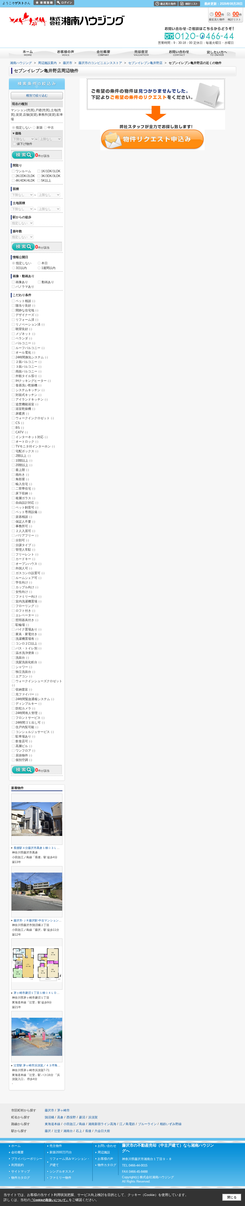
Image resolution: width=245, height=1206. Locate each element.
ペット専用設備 (28, 512)
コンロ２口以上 (28, 643)
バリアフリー (27, 535)
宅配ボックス (27, 451)
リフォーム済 (27, 319)
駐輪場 (22, 625)
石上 (79, 1131)
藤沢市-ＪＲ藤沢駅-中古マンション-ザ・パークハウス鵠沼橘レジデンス (60, 920)
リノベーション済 (30, 324)
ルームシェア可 (28, 578)
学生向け (24, 582)
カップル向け (27, 587)
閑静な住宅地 (27, 310)
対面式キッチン (28, 395)
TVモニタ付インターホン (35, 446)
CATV (22, 432)
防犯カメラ (25, 708)
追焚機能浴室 (27, 404)
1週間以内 (48, 268)
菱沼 (82, 1117)
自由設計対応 (27, 502)
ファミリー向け (28, 596)
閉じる (232, 1197)
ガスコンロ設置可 (30, 573)
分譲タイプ (25, 545)
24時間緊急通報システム (35, 699)
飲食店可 (24, 741)
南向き (22, 474)
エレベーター (27, 615)
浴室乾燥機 (25, 409)
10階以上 (24, 460)
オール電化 (25, 352)
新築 (39, 127)
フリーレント (27, 554)
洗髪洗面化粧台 (28, 662)
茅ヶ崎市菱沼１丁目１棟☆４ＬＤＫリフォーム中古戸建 (49, 993)
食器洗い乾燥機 (28, 385)
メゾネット (25, 334)
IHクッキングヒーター (33, 381)
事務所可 (24, 526)
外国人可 (24, 568)
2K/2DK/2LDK (25, 176)
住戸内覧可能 (27, 727)
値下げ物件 (24, 144)
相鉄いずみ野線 (171, 1124)
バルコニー (25, 343)
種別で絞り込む (37, 95)
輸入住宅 (24, 484)
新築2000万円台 (61, 1152)
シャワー (24, 667)
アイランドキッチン (32, 399)
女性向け (24, 592)
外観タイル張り (28, 376)
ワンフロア (25, 750)
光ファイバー (27, 694)
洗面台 (22, 657)
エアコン (24, 676)
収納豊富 (24, 689)
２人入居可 (25, 531)
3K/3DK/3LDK (51, 176)
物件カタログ (20, 1177)
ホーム (16, 1146)
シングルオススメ (62, 1171)
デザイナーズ (27, 315)
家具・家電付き (28, 634)
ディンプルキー (28, 703)
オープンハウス (28, 564)
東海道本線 (52, 1124)
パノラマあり (25, 286)
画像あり (22, 282)
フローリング (27, 606)
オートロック (27, 441)
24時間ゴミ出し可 (30, 722)
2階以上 (23, 455)
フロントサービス (30, 718)
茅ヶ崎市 (63, 1110)
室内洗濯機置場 (28, 601)
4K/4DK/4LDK (25, 180)
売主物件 (56, 1146)
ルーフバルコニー (30, 348)
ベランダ (24, 338)
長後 (88, 1131)
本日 (44, 263)
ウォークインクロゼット (35, 418)
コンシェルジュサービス (35, 732)
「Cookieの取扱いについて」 (49, 1200)
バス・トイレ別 (28, 648)
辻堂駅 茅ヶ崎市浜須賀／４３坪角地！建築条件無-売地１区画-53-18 (57, 1065)
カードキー (25, 559)
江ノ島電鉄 (127, 1124)
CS (20, 423)
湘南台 (68, 1131)
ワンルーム (23, 171)
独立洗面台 (25, 672)
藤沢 (48, 1131)
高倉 (60, 1117)
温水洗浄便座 (27, 653)
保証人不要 (25, 521)
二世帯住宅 (25, 488)
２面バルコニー (28, 362)
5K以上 (46, 180)
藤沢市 (49, 1110)
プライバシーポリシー (26, 1158)
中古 (51, 127)
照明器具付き (27, 620)
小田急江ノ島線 (74, 1124)
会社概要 (17, 1152)
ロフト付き (25, 610)
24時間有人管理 (29, 713)
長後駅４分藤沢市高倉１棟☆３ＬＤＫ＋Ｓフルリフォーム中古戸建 (57, 848)
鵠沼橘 (49, 1117)
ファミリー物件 (60, 1177)
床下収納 (24, 493)
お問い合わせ (107, 1146)
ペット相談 (25, 301)
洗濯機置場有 (27, 638)
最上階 (22, 470)
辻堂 (57, 1131)
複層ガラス (25, 498)
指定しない (23, 127)
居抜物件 (24, 755)
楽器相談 (24, 517)
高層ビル (24, 746)
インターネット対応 (32, 437)
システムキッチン (30, 390)
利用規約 (17, 1165)
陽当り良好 (25, 305)
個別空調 (24, 760)
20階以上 (24, 465)
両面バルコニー (28, 371)
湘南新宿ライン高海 (102, 1124)
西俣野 (71, 1117)
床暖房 (22, 413)
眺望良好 (24, 329)
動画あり (48, 282)
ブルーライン (147, 1124)
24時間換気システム (32, 357)
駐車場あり (25, 736)
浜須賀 (93, 1117)
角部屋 (22, 479)
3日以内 (21, 268)
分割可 (22, 540)
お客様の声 (105, 1158)
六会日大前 (102, 1131)
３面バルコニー (28, 366)
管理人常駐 (25, 549)
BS (20, 427)
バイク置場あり (28, 629)
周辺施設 (104, 1152)
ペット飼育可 (27, 507)
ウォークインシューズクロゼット (37, 683)
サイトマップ (20, 1171)
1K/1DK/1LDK (51, 171)
